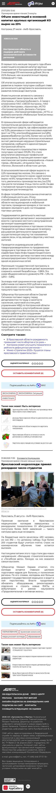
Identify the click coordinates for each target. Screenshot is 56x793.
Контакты (30, 705)
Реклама (7, 698)
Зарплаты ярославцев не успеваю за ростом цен (32, 443)
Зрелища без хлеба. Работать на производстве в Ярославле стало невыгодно (32, 411)
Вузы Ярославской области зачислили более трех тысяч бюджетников (31, 674)
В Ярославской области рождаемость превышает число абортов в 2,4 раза (26, 340)
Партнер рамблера (24, 780)
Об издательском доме (15, 694)
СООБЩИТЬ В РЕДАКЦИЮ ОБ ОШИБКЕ (21, 709)
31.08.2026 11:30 (8, 458)
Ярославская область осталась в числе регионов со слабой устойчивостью (29, 436)
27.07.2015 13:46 (8, 11)
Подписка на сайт (12, 705)
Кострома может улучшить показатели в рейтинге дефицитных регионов (27, 346)
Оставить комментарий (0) (28, 373)
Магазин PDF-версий (25, 698)
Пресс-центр (38, 694)
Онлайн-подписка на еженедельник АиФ (25, 701)
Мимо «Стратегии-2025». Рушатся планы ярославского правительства (27, 351)
